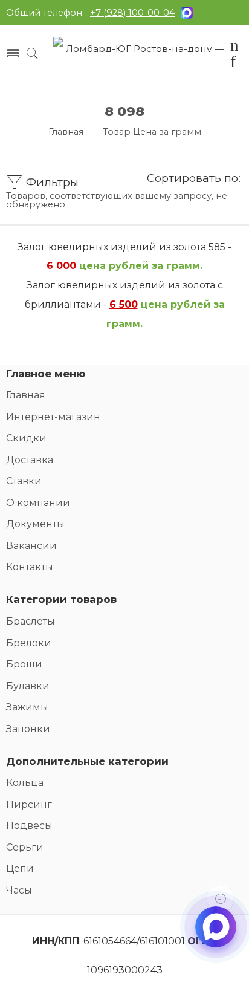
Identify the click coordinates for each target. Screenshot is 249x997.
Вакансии (31, 545)
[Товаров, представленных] (220, 898)
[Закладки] (233, 64)
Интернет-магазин (53, 417)
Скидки (26, 438)
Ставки (24, 481)
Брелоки (28, 643)
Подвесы (29, 825)
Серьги (25, 847)
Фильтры (51, 182)
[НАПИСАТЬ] (215, 937)
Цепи (20, 868)
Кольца (25, 782)
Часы (19, 890)
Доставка (29, 460)
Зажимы (27, 707)
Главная (65, 131)
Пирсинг (29, 804)
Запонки (28, 729)
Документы (35, 524)
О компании (38, 502)
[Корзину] (234, 47)
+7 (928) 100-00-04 (132, 12)
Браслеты (30, 621)
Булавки (28, 686)
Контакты (29, 567)
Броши (24, 664)
